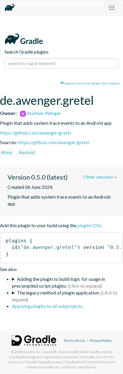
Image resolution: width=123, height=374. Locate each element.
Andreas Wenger (43, 113)
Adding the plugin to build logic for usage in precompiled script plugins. (58, 282)
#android (27, 152)
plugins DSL (89, 225)
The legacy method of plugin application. (58, 292)
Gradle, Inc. (33, 352)
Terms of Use (74, 340)
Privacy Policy (101, 340)
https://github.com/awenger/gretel (35, 132)
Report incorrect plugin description (92, 83)
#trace (6, 152)
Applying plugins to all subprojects (47, 306)
